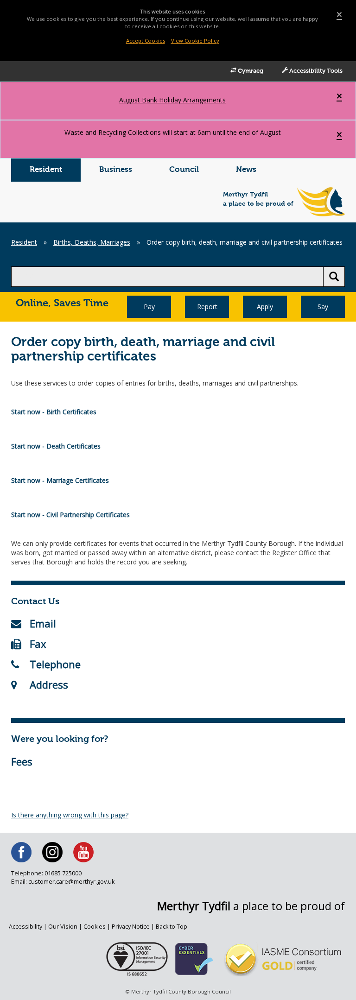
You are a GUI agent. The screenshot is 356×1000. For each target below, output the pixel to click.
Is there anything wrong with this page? (69, 814)
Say (323, 306)
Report (207, 306)
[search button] (334, 276)
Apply (265, 306)
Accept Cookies (145, 40)
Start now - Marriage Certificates (60, 480)
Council (184, 170)
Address (49, 684)
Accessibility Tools (315, 71)
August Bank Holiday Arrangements (172, 99)
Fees (21, 761)
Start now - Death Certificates (56, 446)
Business (115, 170)
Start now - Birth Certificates (53, 411)
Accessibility (25, 926)
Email (43, 623)
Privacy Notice (131, 926)
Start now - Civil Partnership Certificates (70, 514)
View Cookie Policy (195, 40)
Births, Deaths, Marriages (91, 242)
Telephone (55, 664)
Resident (46, 170)
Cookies (94, 926)
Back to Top (171, 926)
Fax (38, 644)
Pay (149, 306)
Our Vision (62, 926)
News (246, 170)
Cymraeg (249, 71)
